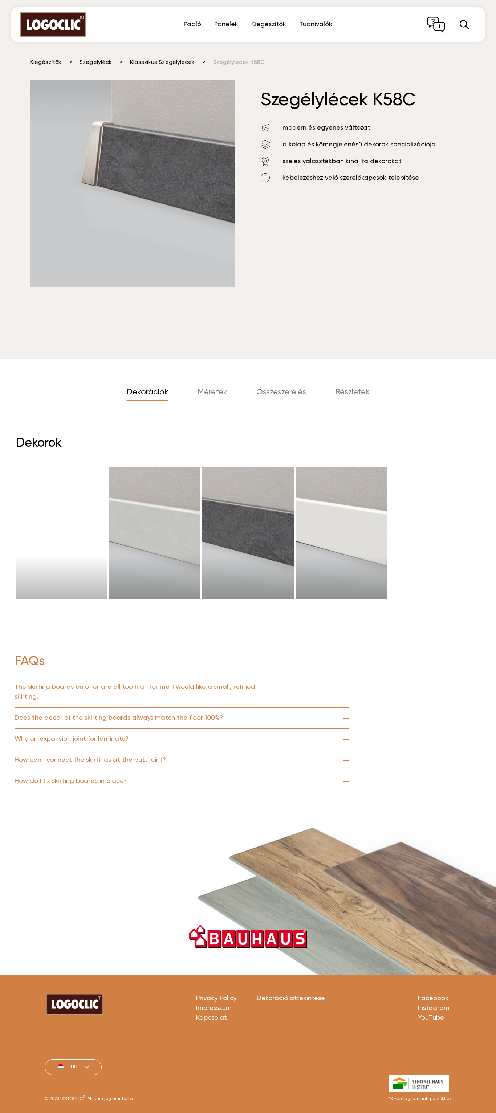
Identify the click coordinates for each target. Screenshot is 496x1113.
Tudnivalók (315, 24)
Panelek (226, 24)
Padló (192, 24)
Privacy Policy (216, 998)
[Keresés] (464, 24)
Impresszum (214, 1008)
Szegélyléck (96, 62)
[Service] (436, 25)
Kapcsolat (211, 1018)
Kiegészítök (268, 24)
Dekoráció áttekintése (291, 998)
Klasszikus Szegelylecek (162, 62)
